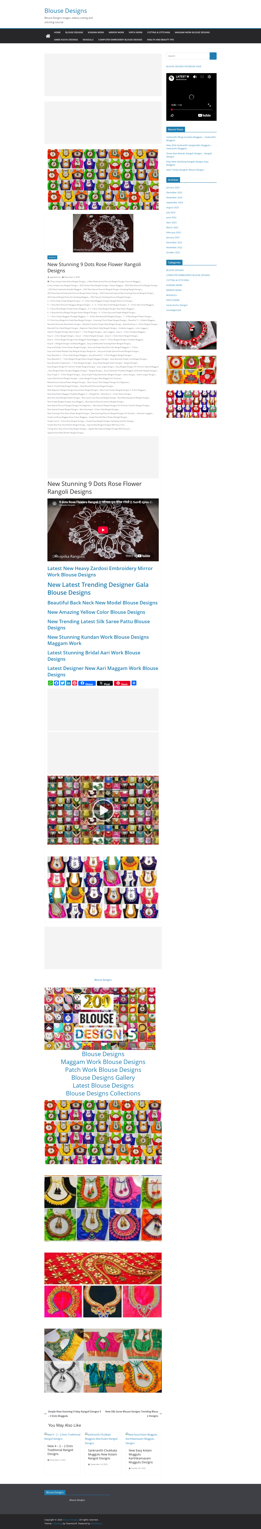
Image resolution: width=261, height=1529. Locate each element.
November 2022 (174, 247)
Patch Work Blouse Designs (103, 1069)
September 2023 (174, 202)
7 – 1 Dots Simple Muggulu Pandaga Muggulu (66, 316)
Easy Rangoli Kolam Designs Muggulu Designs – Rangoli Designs (75, 370)
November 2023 (174, 197)
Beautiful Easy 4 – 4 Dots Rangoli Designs (140, 324)
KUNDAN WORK (96, 32)
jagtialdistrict (55, 277)
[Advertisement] (103, 75)
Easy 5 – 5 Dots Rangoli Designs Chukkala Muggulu (121, 339)
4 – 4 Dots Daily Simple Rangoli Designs (64, 301)
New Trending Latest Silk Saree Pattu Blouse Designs (98, 624)
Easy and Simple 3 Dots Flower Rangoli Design (66, 347)
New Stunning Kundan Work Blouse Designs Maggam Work (98, 640)
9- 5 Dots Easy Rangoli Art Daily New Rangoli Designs (69, 320)
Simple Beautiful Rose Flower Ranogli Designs (108, 417)
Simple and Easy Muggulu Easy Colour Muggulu (67, 417)
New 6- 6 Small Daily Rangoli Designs (63, 386)
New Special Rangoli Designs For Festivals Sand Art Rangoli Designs (121, 405)
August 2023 (172, 207)
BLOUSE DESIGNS (74, 32)
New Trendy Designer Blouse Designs (185, 169)
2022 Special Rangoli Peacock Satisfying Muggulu (68, 297)
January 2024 (172, 187)
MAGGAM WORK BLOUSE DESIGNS (192, 32)
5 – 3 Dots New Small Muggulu (141, 304)
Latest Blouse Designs (103, 1085)
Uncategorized (173, 310)
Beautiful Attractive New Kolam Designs (64, 324)
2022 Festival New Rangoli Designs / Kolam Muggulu (101, 285)
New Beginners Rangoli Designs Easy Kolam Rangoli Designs (72, 390)
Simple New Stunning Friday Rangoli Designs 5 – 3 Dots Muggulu (74, 1414)
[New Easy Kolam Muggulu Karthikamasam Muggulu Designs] (144, 1434)
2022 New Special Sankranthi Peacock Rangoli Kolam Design (72, 293)
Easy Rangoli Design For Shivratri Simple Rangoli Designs (71, 366)
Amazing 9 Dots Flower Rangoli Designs (110, 320)
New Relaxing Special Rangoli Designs (133, 397)
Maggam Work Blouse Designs (103, 1061)
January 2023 (172, 237)
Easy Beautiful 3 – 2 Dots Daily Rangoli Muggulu (67, 355)
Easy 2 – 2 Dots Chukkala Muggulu (130, 332)
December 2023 (174, 192)
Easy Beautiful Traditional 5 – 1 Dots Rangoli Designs (69, 363)
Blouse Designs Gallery (103, 1077)
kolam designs (129, 374)
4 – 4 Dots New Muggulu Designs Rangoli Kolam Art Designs (107, 301)
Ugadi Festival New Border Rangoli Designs (65, 432)
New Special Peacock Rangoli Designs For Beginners (69, 405)
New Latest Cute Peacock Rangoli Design (99, 397)
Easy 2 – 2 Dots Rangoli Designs (60, 336)
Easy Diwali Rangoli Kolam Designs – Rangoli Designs (115, 363)
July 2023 (170, 212)
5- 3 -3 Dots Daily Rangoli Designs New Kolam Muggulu (111, 308)
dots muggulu (109, 332)
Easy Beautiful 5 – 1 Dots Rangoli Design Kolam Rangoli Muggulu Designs (78, 359)
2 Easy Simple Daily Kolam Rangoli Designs (68, 281)
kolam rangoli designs (146, 374)
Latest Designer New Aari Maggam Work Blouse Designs (102, 671)
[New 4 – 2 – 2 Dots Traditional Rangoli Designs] (62, 1434)
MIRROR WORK (116, 32)
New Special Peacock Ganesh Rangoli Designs (104, 401)
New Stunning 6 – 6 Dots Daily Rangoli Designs (99, 409)
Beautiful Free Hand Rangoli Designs (62, 328)
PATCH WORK (135, 32)
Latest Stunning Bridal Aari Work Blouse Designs (93, 655)
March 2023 (172, 227)
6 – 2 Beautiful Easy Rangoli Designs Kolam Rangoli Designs (72, 312)
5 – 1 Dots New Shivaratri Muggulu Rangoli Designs (68, 304)
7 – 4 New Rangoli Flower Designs (137, 316)
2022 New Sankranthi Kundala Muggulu (65, 289)
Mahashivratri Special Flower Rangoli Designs (66, 382)
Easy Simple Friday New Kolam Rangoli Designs (101, 374)
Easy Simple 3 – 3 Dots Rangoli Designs (63, 374)
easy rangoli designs (105, 366)
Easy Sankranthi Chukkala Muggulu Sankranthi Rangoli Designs (130, 370)
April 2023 (171, 222)
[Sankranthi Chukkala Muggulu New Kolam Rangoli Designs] (103, 1434)
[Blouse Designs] (48, 36)
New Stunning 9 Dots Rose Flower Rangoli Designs (68, 413)
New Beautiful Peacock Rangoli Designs (96, 386)
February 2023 (173, 232)
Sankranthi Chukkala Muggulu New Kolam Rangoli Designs (102, 1454)
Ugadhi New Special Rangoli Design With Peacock (109, 428)
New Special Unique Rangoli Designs (62, 409)
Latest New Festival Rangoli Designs (62, 378)
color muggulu (141, 328)
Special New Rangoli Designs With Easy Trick (105, 425)
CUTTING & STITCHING (158, 32)
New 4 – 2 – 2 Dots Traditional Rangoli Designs (60, 1450)
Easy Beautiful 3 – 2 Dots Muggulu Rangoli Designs (110, 355)
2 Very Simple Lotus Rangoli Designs (62, 285)
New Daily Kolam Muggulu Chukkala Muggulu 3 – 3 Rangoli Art (73, 394)
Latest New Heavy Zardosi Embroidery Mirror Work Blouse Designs (100, 571)
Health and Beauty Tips (160, 39)
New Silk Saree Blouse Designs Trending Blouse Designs (131, 1414)
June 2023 (171, 217)
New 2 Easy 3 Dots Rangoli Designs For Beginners (108, 382)
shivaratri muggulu (144, 413)
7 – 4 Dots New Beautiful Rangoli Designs (104, 316)
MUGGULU (88, 39)
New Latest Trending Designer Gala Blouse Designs (98, 588)
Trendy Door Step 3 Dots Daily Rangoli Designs (67, 428)
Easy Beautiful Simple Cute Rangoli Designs (128, 359)
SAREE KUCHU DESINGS (66, 39)
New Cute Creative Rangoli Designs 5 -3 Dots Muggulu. (123, 390)
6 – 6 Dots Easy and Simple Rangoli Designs (117, 312)
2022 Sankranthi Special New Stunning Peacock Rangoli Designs (126, 293)
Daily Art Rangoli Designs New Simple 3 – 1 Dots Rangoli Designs (74, 332)
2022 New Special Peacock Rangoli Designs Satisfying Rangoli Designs (112, 289)
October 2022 (173, 252)
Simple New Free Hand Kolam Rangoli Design (66, 425)
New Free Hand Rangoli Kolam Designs (63, 397)
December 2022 (174, 242)
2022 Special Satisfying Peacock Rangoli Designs (110, 297)
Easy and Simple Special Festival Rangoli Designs (118, 351)
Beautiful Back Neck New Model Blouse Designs (102, 602)
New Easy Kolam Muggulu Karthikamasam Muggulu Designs (141, 1456)
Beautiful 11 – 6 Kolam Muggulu (141, 320)
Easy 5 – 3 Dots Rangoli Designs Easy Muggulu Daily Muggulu (73, 339)
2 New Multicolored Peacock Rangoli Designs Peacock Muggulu (113, 281)
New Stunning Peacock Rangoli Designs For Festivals (113, 413)
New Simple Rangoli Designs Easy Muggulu (65, 401)
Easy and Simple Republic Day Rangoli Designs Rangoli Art (71, 351)
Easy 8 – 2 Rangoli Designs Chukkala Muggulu (66, 343)
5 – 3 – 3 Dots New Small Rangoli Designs (109, 304)
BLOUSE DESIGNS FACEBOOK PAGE (183, 66)
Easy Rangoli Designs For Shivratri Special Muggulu (137, 366)
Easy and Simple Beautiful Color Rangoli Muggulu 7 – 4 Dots (113, 347)
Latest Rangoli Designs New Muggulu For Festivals (100, 378)
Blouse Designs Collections (103, 1093)
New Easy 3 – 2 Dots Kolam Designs (116, 394)
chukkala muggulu (126, 328)
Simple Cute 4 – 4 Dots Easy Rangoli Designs (66, 421)
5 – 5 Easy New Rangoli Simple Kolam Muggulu (66, 308)
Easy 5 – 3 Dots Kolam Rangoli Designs (121, 336)
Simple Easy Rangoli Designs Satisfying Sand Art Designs (110, 421)
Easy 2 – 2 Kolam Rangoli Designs (90, 336)
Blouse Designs (65, 10)
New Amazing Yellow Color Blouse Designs (96, 612)
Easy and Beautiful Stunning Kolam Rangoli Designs (108, 343)
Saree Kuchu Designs (177, 305)
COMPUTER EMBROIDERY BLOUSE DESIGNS (120, 39)
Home (57, 32)
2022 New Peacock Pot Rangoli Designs (141, 285)
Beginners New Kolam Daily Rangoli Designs (98, 328)
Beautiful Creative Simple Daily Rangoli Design (101, 324)
